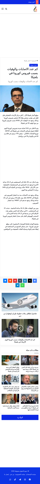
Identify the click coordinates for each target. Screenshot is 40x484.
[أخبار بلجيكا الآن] (35, 9)
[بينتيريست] (15, 281)
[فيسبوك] (35, 281)
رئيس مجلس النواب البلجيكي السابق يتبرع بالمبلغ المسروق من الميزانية (29, 388)
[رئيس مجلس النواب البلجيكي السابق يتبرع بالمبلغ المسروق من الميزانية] (29, 379)
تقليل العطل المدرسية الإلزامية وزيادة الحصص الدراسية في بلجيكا (12, 369)
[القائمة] (3, 9)
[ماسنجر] (5, 281)
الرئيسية (34, 60)
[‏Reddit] (10, 281)
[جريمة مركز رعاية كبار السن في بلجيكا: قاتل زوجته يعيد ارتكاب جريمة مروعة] (29, 360)
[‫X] (30, 281)
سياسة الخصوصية (20, 474)
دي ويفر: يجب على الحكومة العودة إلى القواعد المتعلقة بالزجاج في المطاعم (11, 388)
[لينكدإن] (25, 281)
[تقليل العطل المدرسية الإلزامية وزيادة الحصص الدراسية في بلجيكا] (10, 360)
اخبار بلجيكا (27, 60)
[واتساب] (22, 285)
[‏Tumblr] (20, 281)
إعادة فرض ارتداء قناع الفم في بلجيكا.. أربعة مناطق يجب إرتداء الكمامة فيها (29, 408)
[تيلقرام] (17, 285)
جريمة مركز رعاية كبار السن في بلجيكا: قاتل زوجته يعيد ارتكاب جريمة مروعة (30, 369)
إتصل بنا (6, 474)
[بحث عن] (6, 9)
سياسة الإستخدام (31, 474)
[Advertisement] (20, 35)
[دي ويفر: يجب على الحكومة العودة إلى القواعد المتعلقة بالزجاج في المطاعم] (10, 379)
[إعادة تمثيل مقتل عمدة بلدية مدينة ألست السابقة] (10, 399)
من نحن (12, 474)
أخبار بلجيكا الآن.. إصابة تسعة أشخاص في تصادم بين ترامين (18, 2)
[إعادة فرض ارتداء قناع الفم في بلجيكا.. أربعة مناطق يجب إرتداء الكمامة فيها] (29, 399)
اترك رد (20, 417)
